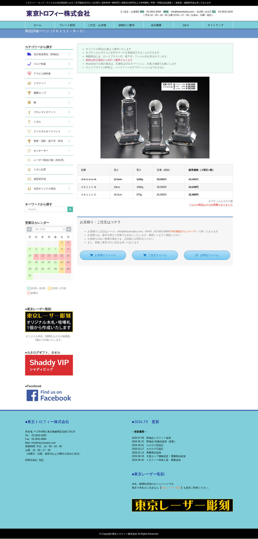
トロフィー (38, 83)
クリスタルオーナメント (46, 131)
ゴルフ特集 (38, 64)
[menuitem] (37, 25)
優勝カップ (38, 92)
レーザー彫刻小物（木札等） (48, 160)
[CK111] (155, 78)
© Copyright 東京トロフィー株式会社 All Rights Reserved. (129, 534)
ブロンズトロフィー (43, 112)
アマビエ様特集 (41, 73)
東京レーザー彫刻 (171, 487)
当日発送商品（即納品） (46, 54)
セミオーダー (39, 150)
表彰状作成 (38, 179)
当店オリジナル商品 (43, 188)
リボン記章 (38, 169)
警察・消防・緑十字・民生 (47, 141)
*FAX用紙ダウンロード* (183, 231)
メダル (36, 121)
